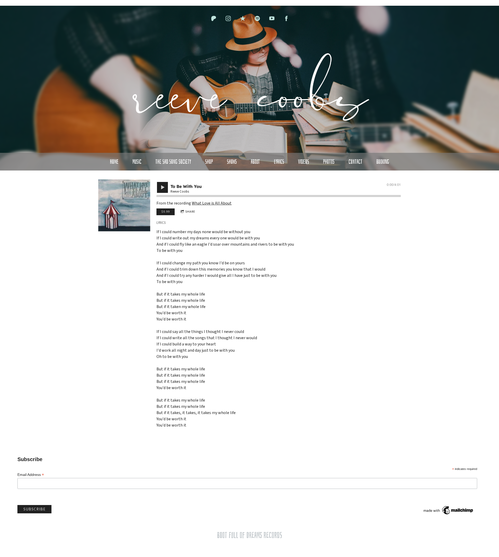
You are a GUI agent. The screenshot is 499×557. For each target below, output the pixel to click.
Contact (355, 161)
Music (137, 161)
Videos (303, 161)
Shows (232, 161)
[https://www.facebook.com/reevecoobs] (286, 18)
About (255, 161)
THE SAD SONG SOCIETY (173, 161)
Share (190, 211)
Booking (382, 161)
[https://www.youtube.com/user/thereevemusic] (271, 18)
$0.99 (165, 211)
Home (114, 161)
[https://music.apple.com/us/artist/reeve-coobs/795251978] (242, 18)
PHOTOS (328, 161)
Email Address (30, 474)
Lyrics (279, 161)
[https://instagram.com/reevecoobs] (228, 18)
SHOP (209, 161)
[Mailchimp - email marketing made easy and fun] (448, 515)
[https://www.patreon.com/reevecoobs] (213, 18)
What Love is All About (212, 203)
